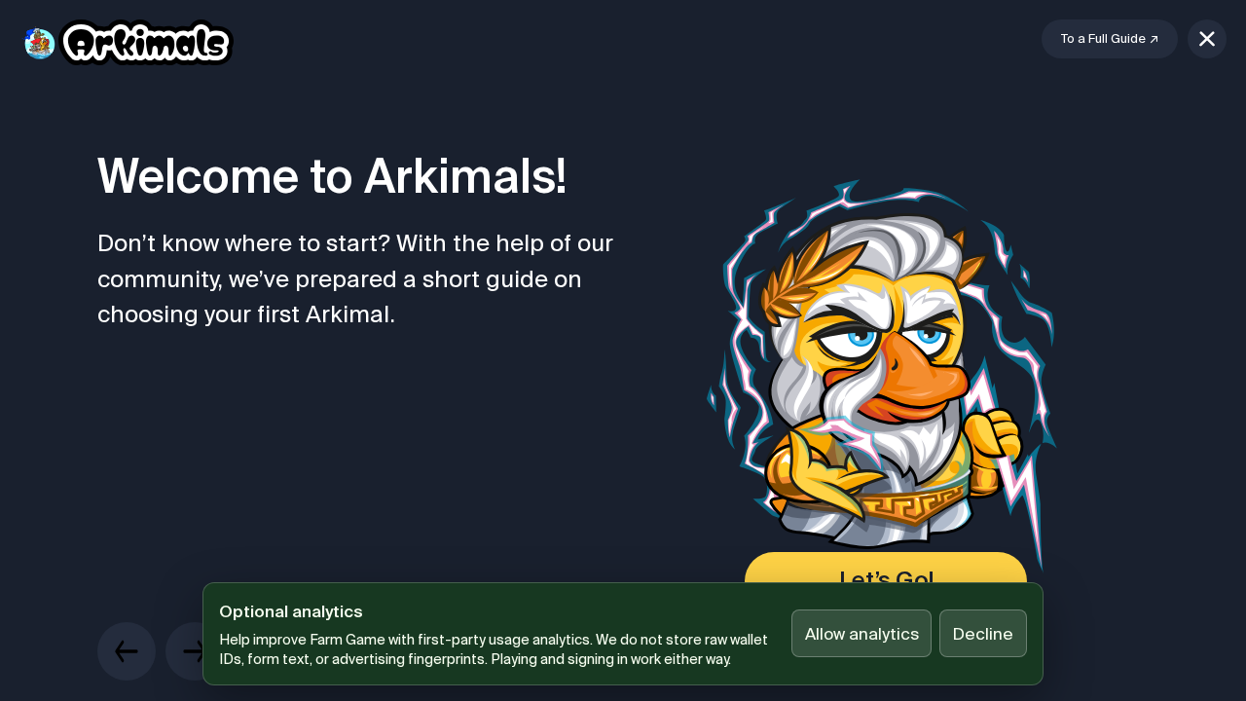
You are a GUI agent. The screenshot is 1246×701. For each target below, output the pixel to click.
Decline (983, 633)
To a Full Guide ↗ (1109, 38)
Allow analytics (862, 633)
